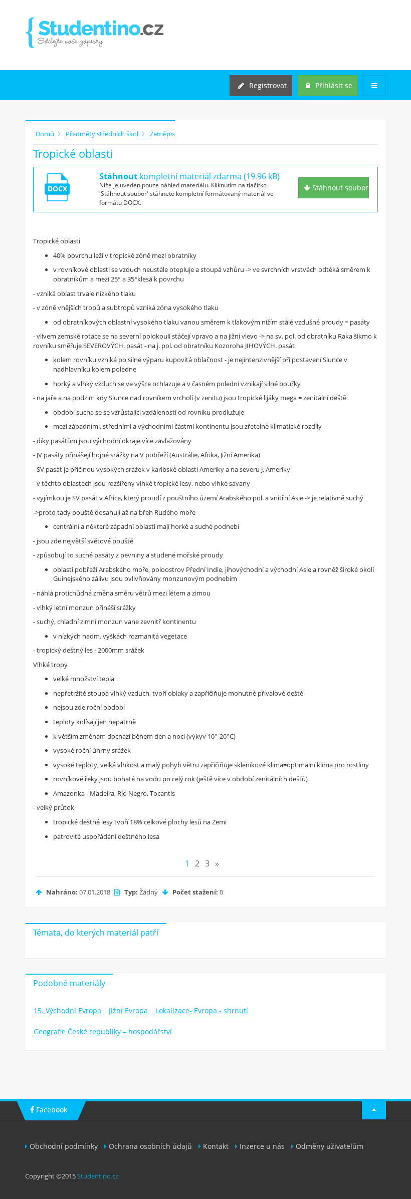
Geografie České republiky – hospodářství (103, 1031)
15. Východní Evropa (67, 1010)
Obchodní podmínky (64, 1146)
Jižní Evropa (128, 1010)
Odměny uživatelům (329, 1146)
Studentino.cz (97, 1175)
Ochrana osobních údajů (150, 1146)
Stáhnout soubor (339, 187)
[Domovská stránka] (94, 33)
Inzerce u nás (262, 1146)
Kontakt (216, 1146)
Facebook (50, 1109)
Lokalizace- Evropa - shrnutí (201, 1010)
